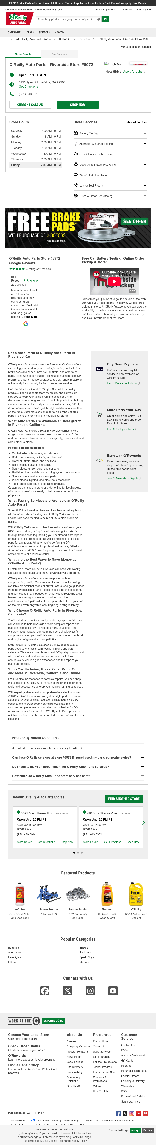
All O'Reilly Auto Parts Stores (33, 39)
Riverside (84, 39)
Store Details (24, 842)
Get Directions (28, 86)
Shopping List (144, 9)
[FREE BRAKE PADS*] (78, 228)
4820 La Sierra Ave (102, 813)
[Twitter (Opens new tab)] (125, 1113)
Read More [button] (30, 317)
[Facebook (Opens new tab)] (118, 1113)
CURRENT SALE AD (30, 105)
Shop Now (77, 105)
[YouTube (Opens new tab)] (138, 1113)
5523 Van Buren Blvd (38, 813)
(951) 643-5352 (92, 834)
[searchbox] (69, 19)
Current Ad (126, 9)
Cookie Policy (57, 1140)
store (34, 1038)
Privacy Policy (78, 1140)
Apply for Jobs (133, 71)
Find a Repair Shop (106, 9)
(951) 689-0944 (26, 834)
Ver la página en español (136, 47)
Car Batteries (59, 54)
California (64, 39)
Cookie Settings (118, 1130)
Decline (147, 1130)
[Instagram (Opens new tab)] (131, 1113)
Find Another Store (124, 799)
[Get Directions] (113, 64)
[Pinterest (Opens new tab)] (145, 1113)
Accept (135, 1130)
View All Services (137, 122)
